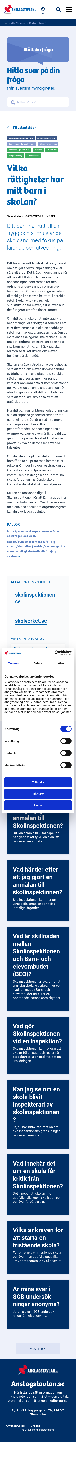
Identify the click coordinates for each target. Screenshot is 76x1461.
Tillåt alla (38, 782)
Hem (6, 23)
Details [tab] (38, 663)
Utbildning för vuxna (48, 143)
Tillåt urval (38, 794)
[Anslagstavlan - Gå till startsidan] (20, 9)
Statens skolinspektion (21, 138)
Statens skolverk (46, 138)
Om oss (35, 1426)
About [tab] (62, 663)
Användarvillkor (15, 1426)
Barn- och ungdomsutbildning (21, 143)
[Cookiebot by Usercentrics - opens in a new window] (55, 653)
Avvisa (38, 805)
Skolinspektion (33, 155)
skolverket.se (31, 620)
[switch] (66, 741)
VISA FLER (36, 1349)
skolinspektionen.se (36, 598)
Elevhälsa (38, 149)
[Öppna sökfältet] (61, 9)
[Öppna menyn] (69, 10)
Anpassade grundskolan (19, 149)
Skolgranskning (15, 155)
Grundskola (52, 149)
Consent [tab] (13, 663)
